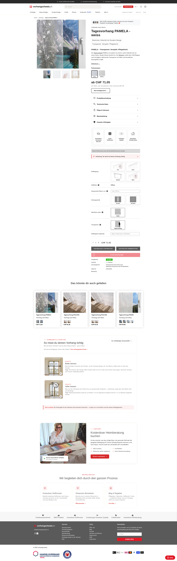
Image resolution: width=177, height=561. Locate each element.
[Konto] (141, 7)
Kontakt (91, 531)
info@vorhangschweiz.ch (41, 529)
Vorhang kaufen (66, 527)
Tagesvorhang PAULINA (71, 315)
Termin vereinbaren (99, 456)
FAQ (63, 539)
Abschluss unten (97, 212)
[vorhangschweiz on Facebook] (35, 534)
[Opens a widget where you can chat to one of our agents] (170, 557)
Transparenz (95, 224)
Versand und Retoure (95, 533)
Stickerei (121, 55)
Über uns (138, 12)
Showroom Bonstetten (68, 535)
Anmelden (129, 539)
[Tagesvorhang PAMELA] (61, 44)
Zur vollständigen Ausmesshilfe (120, 341)
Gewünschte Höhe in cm (98, 191)
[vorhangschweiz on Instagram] (37, 534)
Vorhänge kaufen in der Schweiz (71, 537)
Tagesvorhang (98, 53)
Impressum (92, 539)
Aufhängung (94, 171)
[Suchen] (66, 7)
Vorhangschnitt (95, 200)
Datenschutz (93, 535)
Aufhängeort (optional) (97, 233)
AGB (90, 537)
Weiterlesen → (95, 63)
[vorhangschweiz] (44, 526)
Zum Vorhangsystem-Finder (78, 349)
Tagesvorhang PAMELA (43, 315)
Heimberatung (128, 6)
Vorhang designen (67, 529)
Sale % (106, 12)
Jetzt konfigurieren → (101, 90)
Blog (144, 12)
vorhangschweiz (42, 547)
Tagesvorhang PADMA (126, 315)
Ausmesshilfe (118, 6)
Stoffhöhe (95, 185)
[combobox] (82, 7)
